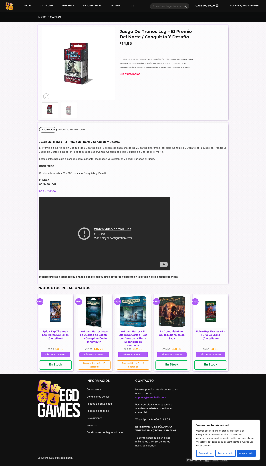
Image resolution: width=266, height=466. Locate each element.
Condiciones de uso (98, 396)
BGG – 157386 (47, 191)
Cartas (55, 17)
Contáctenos (94, 389)
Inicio (27, 5)
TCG (131, 5)
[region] (226, 440)
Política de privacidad (99, 403)
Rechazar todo (225, 453)
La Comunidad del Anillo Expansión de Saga (172, 335)
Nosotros (92, 425)
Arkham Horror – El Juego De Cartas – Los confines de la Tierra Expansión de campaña (133, 338)
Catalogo (46, 5)
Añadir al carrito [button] (55, 355)
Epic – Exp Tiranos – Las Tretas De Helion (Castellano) (55, 335)
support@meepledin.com (150, 397)
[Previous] (47, 63)
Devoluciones (94, 418)
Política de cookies (98, 410)
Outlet (115, 5)
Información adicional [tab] (71, 130)
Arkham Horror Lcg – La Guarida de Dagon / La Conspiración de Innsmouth (94, 336)
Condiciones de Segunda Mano (105, 432)
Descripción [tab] (48, 130)
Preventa (68, 5)
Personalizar (205, 453)
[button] (207, 5)
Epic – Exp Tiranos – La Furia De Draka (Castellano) (210, 335)
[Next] (110, 63)
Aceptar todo (246, 453)
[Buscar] (185, 6)
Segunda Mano (92, 5)
